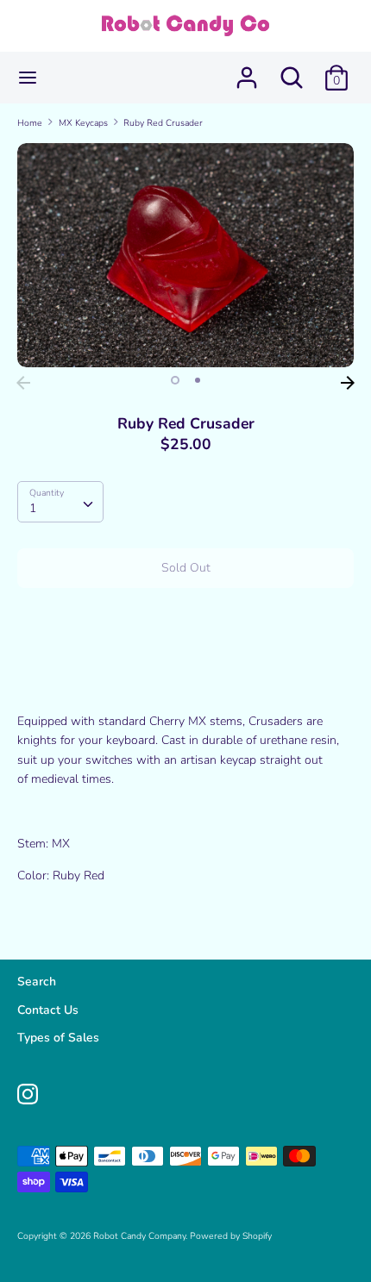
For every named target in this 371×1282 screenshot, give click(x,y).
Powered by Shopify (231, 1235)
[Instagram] (27, 1092)
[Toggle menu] (27, 77)
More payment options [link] (185, 659)
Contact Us (48, 1010)
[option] (185, 255)
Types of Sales (58, 1037)
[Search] (291, 69)
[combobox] (60, 501)
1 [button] (175, 380)
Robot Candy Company (139, 1235)
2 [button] (197, 380)
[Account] (247, 69)
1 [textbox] (32, 508)
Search (36, 981)
